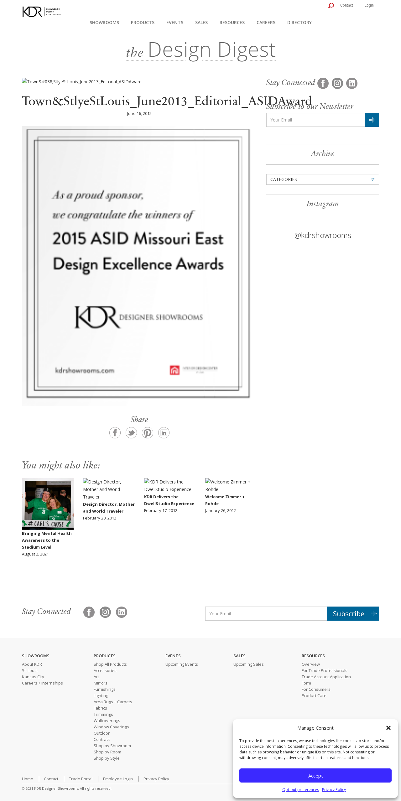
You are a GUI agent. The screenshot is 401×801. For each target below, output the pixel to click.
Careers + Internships (42, 683)
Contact (346, 5)
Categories (283, 179)
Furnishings (105, 689)
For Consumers (316, 689)
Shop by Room (107, 752)
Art (96, 677)
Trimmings (103, 714)
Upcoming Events (181, 664)
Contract (102, 739)
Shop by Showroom (112, 745)
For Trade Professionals (324, 670)
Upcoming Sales (248, 664)
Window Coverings (111, 727)
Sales (201, 22)
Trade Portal (80, 779)
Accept (315, 776)
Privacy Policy (334, 789)
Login (369, 5)
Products (142, 22)
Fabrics (100, 708)
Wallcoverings (107, 720)
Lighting (101, 695)
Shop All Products (110, 664)
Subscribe (348, 613)
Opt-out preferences (300, 789)
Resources (232, 22)
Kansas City (33, 677)
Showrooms (104, 22)
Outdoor (102, 733)
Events (174, 22)
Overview (311, 664)
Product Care (314, 695)
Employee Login (118, 779)
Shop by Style (107, 758)
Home (27, 779)
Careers (266, 22)
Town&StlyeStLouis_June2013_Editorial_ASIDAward (167, 102)
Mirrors (100, 683)
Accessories (105, 670)
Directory (299, 22)
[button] (388, 728)
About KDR (32, 664)
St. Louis (30, 670)
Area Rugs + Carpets (113, 702)
